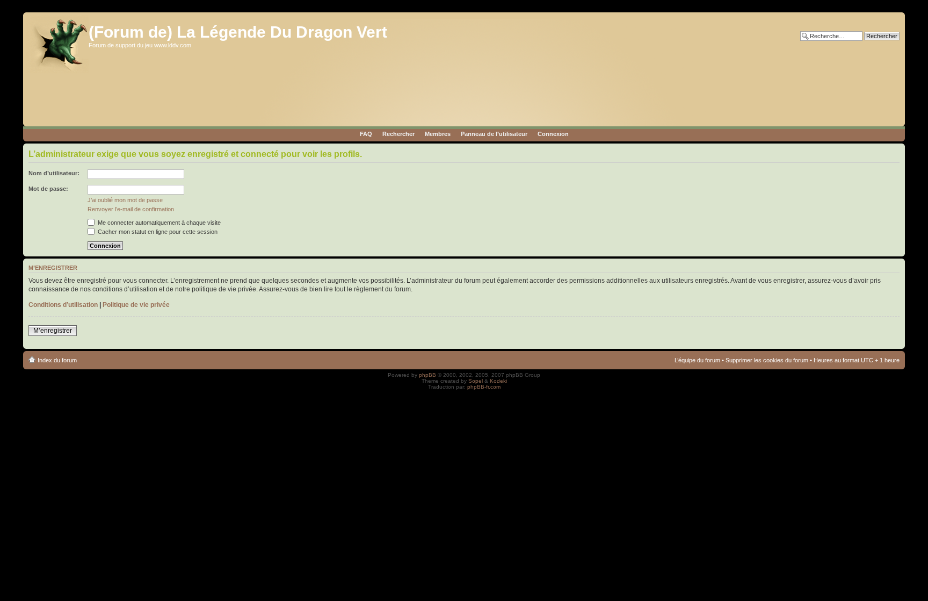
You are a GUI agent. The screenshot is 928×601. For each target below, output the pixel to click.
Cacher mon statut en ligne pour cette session (157, 231)
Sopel (475, 381)
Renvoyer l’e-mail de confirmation (131, 209)
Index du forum (57, 360)
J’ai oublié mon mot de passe (125, 200)
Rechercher (398, 134)
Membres (438, 134)
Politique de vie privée (136, 305)
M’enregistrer (52, 330)
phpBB (427, 375)
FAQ (366, 134)
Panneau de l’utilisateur (494, 134)
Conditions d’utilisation (63, 305)
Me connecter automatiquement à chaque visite (158, 222)
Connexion (553, 134)
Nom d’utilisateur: (53, 173)
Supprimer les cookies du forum (767, 360)
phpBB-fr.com (484, 387)
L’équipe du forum (697, 360)
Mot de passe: (48, 188)
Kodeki (498, 381)
